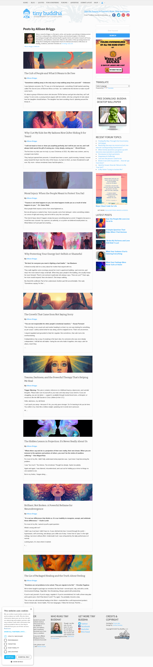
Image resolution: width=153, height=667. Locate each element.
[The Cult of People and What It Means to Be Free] (57, 68)
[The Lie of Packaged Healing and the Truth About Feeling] (57, 570)
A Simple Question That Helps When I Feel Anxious (116, 231)
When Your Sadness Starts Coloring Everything (116, 252)
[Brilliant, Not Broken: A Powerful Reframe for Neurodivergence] (57, 500)
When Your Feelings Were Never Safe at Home (116, 263)
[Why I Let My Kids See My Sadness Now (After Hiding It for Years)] (57, 128)
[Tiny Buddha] (42, 18)
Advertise (74, 3)
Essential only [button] (23, 657)
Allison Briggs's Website (31, 46)
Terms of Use (41, 646)
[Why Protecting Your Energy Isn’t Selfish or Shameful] (57, 249)
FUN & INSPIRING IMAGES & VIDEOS (116, 210)
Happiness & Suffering (106, 156)
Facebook (85, 626)
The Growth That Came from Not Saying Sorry (48, 314)
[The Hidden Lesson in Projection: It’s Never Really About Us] (57, 436)
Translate (110, 88)
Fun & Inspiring (52, 3)
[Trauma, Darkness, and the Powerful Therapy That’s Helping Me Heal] (57, 372)
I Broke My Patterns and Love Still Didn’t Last (118, 241)
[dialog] (17, 636)
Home (25, 3)
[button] (17, 632)
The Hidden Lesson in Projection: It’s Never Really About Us (55, 441)
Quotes (41, 3)
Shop (96, 3)
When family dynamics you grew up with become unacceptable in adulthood (112, 151)
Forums (64, 3)
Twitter (84, 623)
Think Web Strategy (118, 634)
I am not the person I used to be (110, 158)
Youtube (85, 629)
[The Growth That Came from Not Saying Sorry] (57, 309)
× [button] (31, 609)
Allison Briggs (32, 78)
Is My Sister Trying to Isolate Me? (110, 169)
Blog (33, 3)
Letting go (102, 143)
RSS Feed (85, 631)
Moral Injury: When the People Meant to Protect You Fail (54, 193)
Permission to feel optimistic (109, 154)
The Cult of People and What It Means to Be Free (49, 73)
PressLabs (116, 623)
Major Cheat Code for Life (106, 206)
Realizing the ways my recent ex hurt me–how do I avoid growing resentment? (112, 146)
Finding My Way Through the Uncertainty (113, 141)
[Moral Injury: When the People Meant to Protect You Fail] (57, 188)
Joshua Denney (117, 625)
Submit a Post (86, 3)
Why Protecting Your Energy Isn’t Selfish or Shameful (53, 254)
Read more (7, 628)
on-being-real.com (67, 43)
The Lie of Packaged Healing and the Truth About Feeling (54, 576)
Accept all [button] (10, 657)
